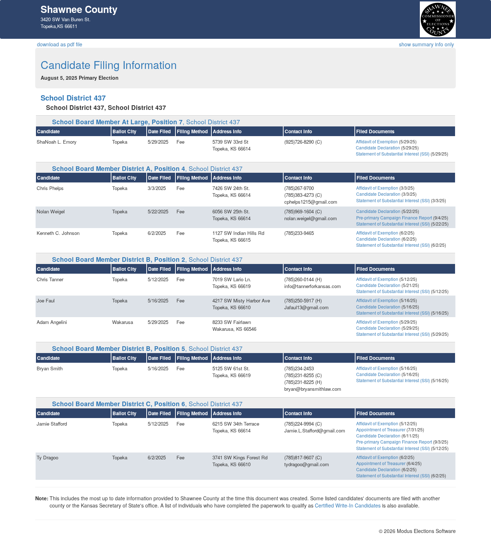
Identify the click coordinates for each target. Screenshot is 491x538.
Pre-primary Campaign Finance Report (394, 217)
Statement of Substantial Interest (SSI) (393, 153)
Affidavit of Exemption (377, 141)
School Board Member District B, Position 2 (147, 259)
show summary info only (426, 44)
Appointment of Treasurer (380, 429)
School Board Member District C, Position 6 (147, 403)
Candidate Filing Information (109, 64)
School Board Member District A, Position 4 (147, 168)
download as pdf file (59, 44)
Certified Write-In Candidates (348, 505)
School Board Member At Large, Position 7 (146, 121)
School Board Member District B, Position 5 (147, 348)
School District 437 (73, 97)
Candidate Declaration (378, 147)
